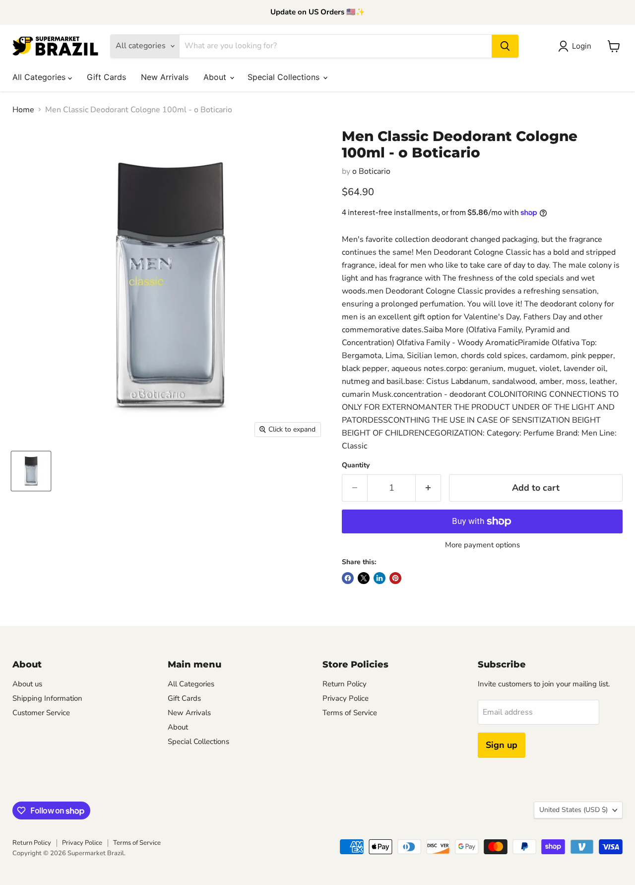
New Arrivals (165, 77)
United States (573, 809)
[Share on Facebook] (348, 578)
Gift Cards (106, 77)
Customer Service (41, 713)
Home (23, 109)
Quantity (356, 465)
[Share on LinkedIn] (379, 578)
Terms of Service (349, 713)
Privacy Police (345, 698)
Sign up (501, 745)
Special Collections (285, 77)
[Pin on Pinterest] (395, 578)
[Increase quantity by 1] (428, 488)
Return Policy (344, 684)
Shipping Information (47, 698)
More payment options (482, 545)
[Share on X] (364, 578)
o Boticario (371, 171)
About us (27, 684)
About (216, 77)
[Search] (505, 46)
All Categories (40, 77)
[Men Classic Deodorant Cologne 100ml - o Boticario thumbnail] (31, 471)
